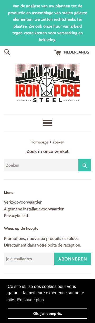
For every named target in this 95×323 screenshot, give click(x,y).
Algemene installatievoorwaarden (34, 208)
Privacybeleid (16, 215)
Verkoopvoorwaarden (23, 202)
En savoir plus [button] (30, 300)
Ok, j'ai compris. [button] (47, 313)
